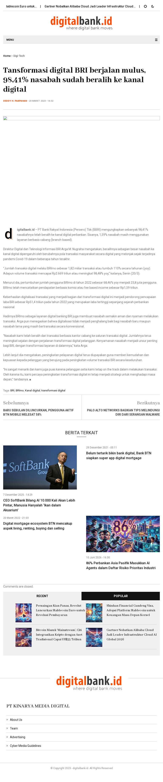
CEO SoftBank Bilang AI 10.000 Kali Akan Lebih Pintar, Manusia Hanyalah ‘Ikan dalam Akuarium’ (39, 505)
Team (14, 728)
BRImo (20, 390)
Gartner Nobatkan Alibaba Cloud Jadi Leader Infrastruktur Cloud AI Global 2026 (132, 634)
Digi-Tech (19, 55)
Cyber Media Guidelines (25, 745)
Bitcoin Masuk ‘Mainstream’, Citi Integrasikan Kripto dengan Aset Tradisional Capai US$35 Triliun (59, 634)
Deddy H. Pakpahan (15, 101)
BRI (12, 390)
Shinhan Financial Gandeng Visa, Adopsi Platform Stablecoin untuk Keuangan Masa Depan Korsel (131, 610)
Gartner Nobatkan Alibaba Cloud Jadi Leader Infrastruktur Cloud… (81, 6)
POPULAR (121, 596)
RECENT (42, 596)
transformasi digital (53, 390)
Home (7, 55)
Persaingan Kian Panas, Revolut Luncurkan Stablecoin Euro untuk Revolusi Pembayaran (60, 610)
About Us (16, 719)
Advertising (17, 737)
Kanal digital (32, 390)
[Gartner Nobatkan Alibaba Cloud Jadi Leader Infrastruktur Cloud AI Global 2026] (94, 637)
